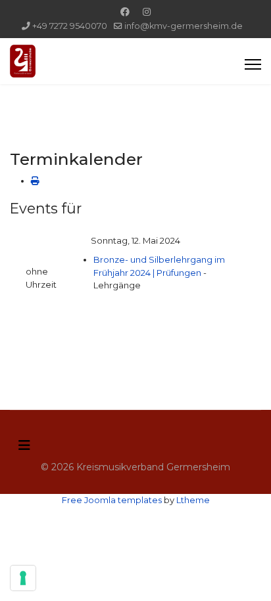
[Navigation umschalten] (24, 445)
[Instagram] (147, 12)
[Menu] (253, 64)
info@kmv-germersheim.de (183, 26)
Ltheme (193, 500)
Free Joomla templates (112, 500)
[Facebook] (125, 12)
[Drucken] (35, 180)
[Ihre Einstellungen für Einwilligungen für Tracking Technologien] (23, 578)
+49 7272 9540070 (69, 26)
